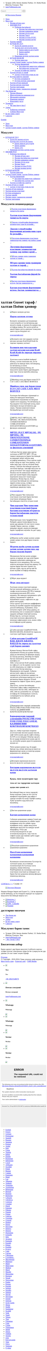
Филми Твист (24, 35)
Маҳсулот (9, 21)
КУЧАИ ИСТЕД (16, 44)
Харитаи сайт (20, 961)
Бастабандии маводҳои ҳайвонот (32, 66)
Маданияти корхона (17, 97)
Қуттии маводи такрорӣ (19, 77)
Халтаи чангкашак (17, 87)
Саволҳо (8, 116)
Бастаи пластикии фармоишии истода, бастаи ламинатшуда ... (25, 288)
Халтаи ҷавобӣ (16, 42)
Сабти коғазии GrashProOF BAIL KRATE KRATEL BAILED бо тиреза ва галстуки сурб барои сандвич (25, 642)
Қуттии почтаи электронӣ (25, 81)
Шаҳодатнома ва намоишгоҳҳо (22, 95)
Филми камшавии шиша (28, 31)
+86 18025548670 (12, 979)
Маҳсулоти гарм (7, 961)
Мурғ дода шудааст (19, 582)
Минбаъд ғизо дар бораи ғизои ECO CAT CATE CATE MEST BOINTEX (25, 388)
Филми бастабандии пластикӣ (31, 29)
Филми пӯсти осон (26, 33)
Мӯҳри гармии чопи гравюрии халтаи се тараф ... (25, 264)
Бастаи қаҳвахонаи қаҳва (23, 815)
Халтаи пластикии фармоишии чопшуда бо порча (25, 216)
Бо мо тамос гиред (12, 114)
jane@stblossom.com (13, 7)
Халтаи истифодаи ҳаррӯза (25, 70)
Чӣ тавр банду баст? (18, 105)
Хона (7, 19)
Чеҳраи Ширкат (16, 93)
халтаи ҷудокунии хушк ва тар (26, 75)
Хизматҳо (9, 103)
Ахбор (7, 107)
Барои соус (23, 54)
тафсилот (19, 335)
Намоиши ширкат (17, 99)
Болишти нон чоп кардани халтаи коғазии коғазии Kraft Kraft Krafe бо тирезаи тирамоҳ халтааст (25, 351)
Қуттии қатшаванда (22, 79)
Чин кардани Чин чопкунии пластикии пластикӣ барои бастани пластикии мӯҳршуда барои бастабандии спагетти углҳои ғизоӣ (25, 510)
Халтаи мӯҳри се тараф (19, 72)
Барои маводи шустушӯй (29, 50)
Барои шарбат (24, 52)
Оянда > (8, 884)
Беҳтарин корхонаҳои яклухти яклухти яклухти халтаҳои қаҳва (25, 770)
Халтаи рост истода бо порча (26, 48)
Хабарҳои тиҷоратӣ (17, 110)
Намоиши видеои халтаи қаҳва (27, 56)
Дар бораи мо (10, 91)
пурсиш (13, 335)
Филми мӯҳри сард (17, 23)
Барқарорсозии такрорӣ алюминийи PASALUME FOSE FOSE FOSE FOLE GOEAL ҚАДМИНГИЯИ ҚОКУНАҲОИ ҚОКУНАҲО (25, 721)
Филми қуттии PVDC (27, 37)
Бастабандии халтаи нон (28, 68)
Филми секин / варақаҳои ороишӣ (23, 89)
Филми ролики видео (27, 40)
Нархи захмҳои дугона (21, 316)
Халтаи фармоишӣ (22, 64)
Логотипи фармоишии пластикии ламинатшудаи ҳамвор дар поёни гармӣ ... (23, 249)
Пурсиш (4, 957)
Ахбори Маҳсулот (17, 112)
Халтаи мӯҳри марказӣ (19, 83)
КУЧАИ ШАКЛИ (17, 58)
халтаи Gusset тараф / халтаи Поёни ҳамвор (27, 62)
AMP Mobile (32, 961)
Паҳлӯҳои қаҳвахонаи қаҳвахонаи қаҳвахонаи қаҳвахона (22, 854)
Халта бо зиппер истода (24, 46)
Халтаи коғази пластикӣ (19, 85)
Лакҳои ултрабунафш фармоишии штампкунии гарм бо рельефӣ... (25, 231)
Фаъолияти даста (16, 101)
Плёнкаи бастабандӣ (23, 27)
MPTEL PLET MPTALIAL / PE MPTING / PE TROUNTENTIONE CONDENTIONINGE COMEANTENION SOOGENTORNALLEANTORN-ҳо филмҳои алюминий (26, 440)
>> (12, 884)
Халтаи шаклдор (21, 60)
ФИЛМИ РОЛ (15, 25)
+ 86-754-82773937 (12, 939)
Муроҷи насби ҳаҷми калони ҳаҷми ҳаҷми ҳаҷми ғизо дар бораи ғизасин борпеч (24, 549)
